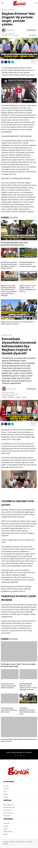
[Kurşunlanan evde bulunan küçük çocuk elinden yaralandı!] (10, 675)
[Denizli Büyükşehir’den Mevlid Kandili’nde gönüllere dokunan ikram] (19, 727)
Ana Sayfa (7, 823)
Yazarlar (6, 826)
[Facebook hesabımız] (15, 755)
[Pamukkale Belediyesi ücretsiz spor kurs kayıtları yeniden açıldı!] (28, 254)
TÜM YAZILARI (31, 30)
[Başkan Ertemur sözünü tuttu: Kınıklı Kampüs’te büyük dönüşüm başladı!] (19, 309)
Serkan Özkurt (11, 389)
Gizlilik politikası (8, 831)
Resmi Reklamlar (9, 805)
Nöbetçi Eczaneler (9, 807)
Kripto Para (7, 816)
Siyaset (24, 397)
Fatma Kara (10, 30)
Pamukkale (32, 35)
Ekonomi (6, 789)
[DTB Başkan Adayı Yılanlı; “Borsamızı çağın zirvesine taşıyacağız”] (19, 651)
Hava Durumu (8, 810)
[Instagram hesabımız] (21, 755)
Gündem (6, 786)
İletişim (6, 834)
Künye (5, 829)
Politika (18, 397)
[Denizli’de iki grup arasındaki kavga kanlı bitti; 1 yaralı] (10, 699)
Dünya (6, 797)
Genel (4, 397)
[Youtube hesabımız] (24, 755)
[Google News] (33, 63)
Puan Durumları (8, 813)
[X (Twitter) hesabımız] (18, 755)
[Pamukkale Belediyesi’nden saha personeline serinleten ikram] (19, 230)
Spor (5, 791)
